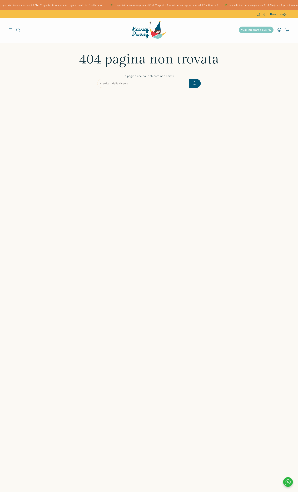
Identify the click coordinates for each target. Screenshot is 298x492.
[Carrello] (287, 30)
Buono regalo (279, 14)
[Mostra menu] (10, 30)
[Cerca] (195, 83)
